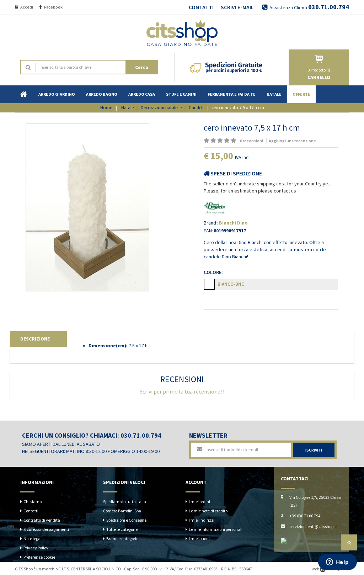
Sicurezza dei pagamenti (46, 529)
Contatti (30, 510)
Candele (196, 107)
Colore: (214, 272)
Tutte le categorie (122, 529)
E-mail (81, 7)
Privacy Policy (35, 547)
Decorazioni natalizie (161, 107)
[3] (220, 141)
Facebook (53, 7)
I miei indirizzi (201, 520)
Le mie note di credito (208, 510)
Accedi (27, 7)
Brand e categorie (122, 538)
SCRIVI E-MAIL (237, 7)
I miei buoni (199, 538)
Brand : (211, 223)
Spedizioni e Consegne (126, 520)
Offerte (301, 94)
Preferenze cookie (39, 557)
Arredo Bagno (101, 94)
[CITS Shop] (182, 32)
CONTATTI (201, 7)
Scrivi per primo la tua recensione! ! (182, 391)
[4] (227, 141)
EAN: (208, 230)
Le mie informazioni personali (215, 529)
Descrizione (35, 339)
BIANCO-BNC (231, 284)
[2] (213, 141)
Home (24, 94)
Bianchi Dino (233, 223)
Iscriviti (313, 450)
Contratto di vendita (41, 520)
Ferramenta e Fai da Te (232, 94)
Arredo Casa (141, 94)
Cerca (141, 67)
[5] (233, 141)
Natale (274, 94)
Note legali (33, 538)
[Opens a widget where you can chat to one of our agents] (337, 562)
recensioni (252, 140)
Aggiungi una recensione (292, 140)
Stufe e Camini (181, 94)
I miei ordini (199, 501)
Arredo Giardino (56, 94)
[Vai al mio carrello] (319, 59)
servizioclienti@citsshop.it (313, 526)
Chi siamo (32, 501)
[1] (206, 141)
